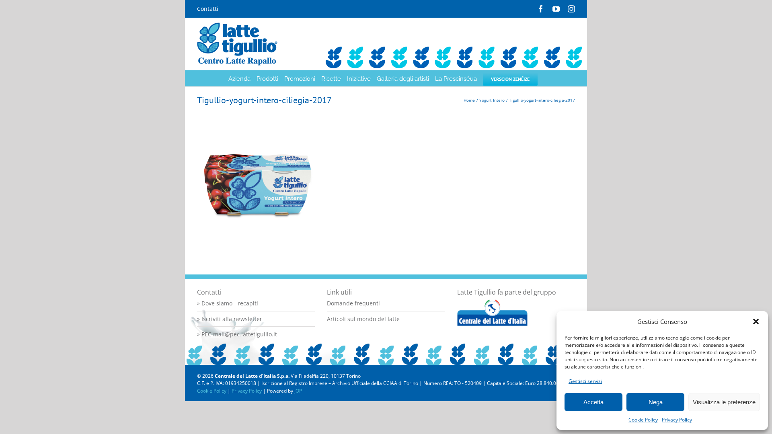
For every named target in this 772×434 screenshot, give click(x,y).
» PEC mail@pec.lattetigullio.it (237, 334)
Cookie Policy (643, 419)
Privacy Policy (677, 419)
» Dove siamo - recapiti (227, 303)
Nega (656, 402)
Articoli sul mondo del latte (363, 319)
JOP (298, 390)
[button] (756, 321)
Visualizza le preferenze (724, 402)
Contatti (207, 8)
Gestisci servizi (585, 381)
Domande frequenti (353, 303)
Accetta (593, 402)
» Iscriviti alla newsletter (229, 319)
